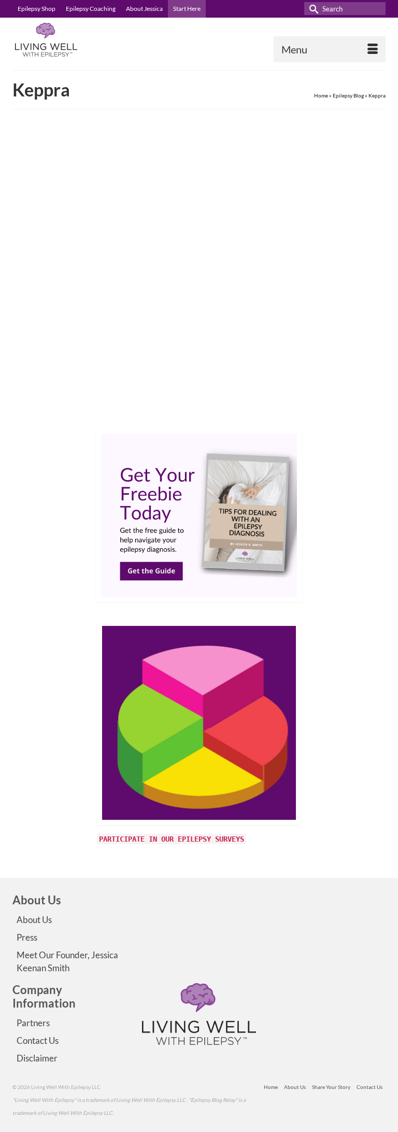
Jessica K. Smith (57, 333)
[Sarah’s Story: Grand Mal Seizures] (199, 213)
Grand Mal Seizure (47, 411)
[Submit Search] (312, 8)
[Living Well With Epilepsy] (199, 40)
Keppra (79, 411)
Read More (303, 380)
